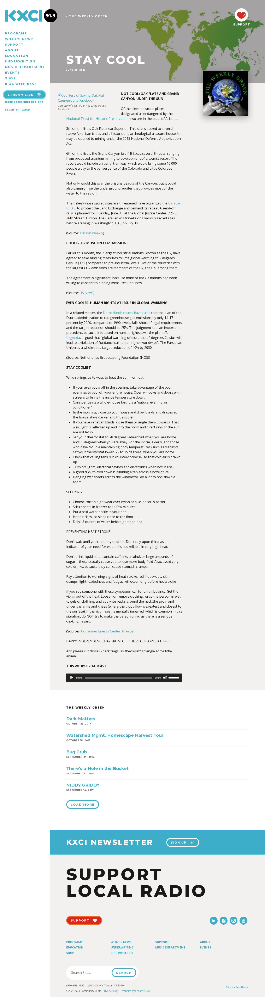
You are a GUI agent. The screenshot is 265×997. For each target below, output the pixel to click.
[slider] (174, 677)
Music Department (25, 67)
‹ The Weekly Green (87, 16)
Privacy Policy (110, 991)
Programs (16, 33)
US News (86, 293)
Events (12, 72)
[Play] (72, 678)
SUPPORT (241, 24)
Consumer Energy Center (100, 631)
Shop (10, 78)
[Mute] (165, 678)
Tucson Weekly (91, 233)
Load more (82, 804)
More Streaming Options (24, 102)
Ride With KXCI (20, 84)
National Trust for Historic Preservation (97, 118)
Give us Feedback (236, 987)
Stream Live (21, 95)
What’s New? (19, 39)
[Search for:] (90, 972)
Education (16, 56)
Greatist (128, 631)
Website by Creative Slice (136, 991)
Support (14, 44)
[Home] (25, 15)
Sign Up (179, 842)
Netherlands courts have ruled (126, 312)
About (12, 50)
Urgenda (73, 337)
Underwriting (20, 61)
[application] (124, 678)
